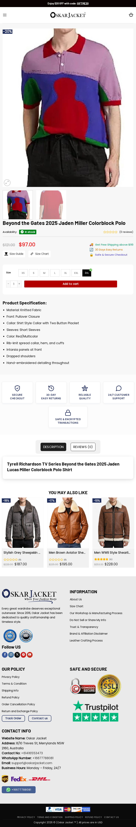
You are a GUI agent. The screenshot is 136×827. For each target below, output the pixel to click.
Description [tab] (53, 447)
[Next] (126, 107)
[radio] (23, 272)
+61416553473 (32, 753)
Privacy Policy (26, 817)
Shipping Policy (74, 817)
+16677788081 (42, 758)
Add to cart (71, 284)
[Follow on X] (17, 655)
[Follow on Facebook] (5, 655)
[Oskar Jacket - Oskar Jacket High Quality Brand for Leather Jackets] (68, 15)
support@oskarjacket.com (32, 763)
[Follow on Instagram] (11, 655)
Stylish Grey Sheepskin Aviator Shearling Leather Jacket (22, 553)
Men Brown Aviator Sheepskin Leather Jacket (67, 553)
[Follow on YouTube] (30, 655)
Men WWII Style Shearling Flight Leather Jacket (113, 553)
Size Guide (16, 254)
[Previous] (10, 107)
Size (8, 272)
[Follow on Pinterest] (23, 655)
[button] (5, 15)
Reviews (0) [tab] (83, 447)
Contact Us (111, 817)
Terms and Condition (50, 817)
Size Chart (42, 254)
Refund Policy (93, 817)
